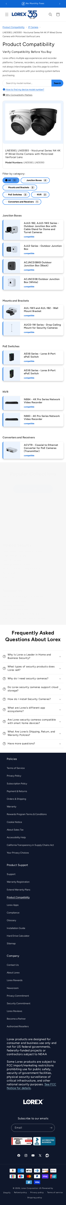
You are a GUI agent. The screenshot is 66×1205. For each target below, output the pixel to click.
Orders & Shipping (16, 798)
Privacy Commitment (18, 995)
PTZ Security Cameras (13, 535)
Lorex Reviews (14, 1011)
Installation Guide (16, 928)
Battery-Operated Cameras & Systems (21, 568)
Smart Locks (9, 577)
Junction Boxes (36, 180)
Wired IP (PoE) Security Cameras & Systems (24, 522)
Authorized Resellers (18, 1026)
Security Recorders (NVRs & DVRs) (20, 531)
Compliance (13, 912)
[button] (6, 14)
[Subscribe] (51, 1128)
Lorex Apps (13, 905)
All (12, 180)
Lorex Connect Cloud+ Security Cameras (22, 551)
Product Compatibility (14, 27)
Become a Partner (16, 1018)
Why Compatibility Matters (18, 95)
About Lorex (13, 972)
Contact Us (13, 965)
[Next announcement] (59, 3)
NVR (41, 194)
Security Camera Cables (14, 601)
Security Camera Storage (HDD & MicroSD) (24, 596)
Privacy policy (37, 1192)
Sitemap (11, 943)
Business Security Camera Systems (20, 518)
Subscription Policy (17, 783)
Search (57, 83)
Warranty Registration (18, 881)
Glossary (11, 920)
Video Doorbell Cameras (15, 555)
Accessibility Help (16, 837)
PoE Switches (17, 194)
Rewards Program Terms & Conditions (27, 814)
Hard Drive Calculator (18, 935)
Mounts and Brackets (20, 187)
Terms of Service (16, 768)
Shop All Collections (31, 488)
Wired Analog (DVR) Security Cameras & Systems (27, 527)
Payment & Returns (17, 791)
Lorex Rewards (15, 980)
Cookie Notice (14, 822)
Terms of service (55, 1192)
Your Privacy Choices (18, 852)
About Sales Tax (15, 829)
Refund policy (20, 1192)
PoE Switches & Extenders (15, 609)
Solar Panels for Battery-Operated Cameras (24, 618)
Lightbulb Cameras (12, 560)
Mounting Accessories (13, 605)
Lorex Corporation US (31, 1188)
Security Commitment (18, 1003)
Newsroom (13, 988)
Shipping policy (34, 1197)
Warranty (11, 806)
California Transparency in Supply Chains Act (30, 845)
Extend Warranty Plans (18, 889)
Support (11, 874)
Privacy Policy (14, 775)
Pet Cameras (9, 573)
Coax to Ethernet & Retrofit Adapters (21, 614)
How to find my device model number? (24, 89)
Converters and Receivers (23, 201)
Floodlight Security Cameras (16, 564)
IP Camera (33, 27)
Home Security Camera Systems (18, 514)
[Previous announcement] (6, 3)
